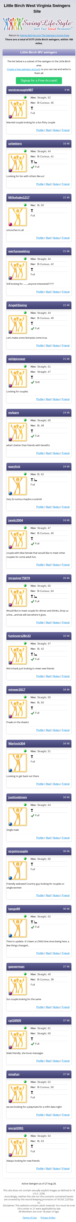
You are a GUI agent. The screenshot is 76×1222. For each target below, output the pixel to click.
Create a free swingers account (23, 69)
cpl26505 (14, 1020)
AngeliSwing (17, 305)
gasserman (16, 966)
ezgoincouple (18, 851)
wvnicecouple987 (20, 90)
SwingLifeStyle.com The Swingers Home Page (44, 35)
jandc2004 (15, 520)
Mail (48, 130)
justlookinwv (17, 797)
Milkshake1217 (19, 197)
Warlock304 (16, 743)
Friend (66, 130)
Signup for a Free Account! (39, 80)
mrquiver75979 (19, 578)
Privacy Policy (48, 1217)
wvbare (13, 412)
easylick (14, 466)
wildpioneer (16, 359)
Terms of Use (30, 1217)
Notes (56, 130)
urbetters (15, 143)
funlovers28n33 (19, 636)
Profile (40, 130)
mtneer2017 (16, 689)
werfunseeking (19, 251)
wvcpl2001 (15, 1128)
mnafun (13, 1074)
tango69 (14, 909)
